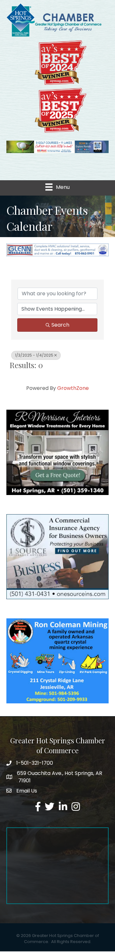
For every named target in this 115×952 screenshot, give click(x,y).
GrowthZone (73, 388)
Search (60, 325)
